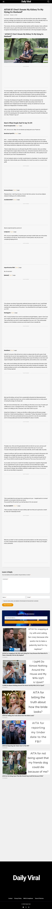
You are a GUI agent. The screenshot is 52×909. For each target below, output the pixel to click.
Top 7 (10, 275)
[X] (26, 907)
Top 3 (15, 190)
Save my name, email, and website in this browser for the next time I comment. (20, 601)
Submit (26, 622)
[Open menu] (3, 1)
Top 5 (11, 231)
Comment (5, 579)
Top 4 (15, 199)
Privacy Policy (17, 898)
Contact (10, 898)
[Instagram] (29, 907)
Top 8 (12, 312)
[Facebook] (23, 907)
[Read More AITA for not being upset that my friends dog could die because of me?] (26, 762)
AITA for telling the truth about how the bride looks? (18, 715)
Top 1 (17, 125)
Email (29, 597)
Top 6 (17, 267)
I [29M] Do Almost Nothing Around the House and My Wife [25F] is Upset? (23, 685)
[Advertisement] (26, 78)
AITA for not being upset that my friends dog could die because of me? (22, 776)
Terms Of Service (39, 898)
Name (4, 597)
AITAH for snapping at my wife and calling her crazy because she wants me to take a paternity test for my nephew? (25, 654)
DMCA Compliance (28, 898)
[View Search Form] (48, 1)
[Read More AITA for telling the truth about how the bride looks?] (26, 702)
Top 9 (12, 350)
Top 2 (16, 133)
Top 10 (15, 505)
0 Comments (4, 657)
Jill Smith (7, 14)
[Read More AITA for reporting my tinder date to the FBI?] (26, 732)
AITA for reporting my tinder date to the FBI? (15, 746)
